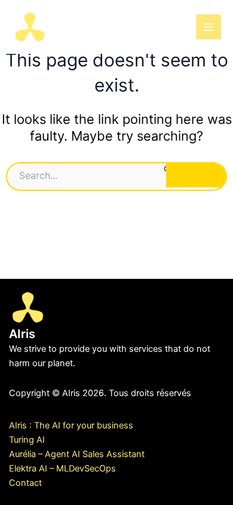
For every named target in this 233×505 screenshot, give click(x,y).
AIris (72, 26)
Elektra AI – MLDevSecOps (62, 468)
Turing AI (27, 439)
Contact (25, 482)
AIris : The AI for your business (71, 425)
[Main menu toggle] (208, 26)
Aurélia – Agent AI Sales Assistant (77, 454)
